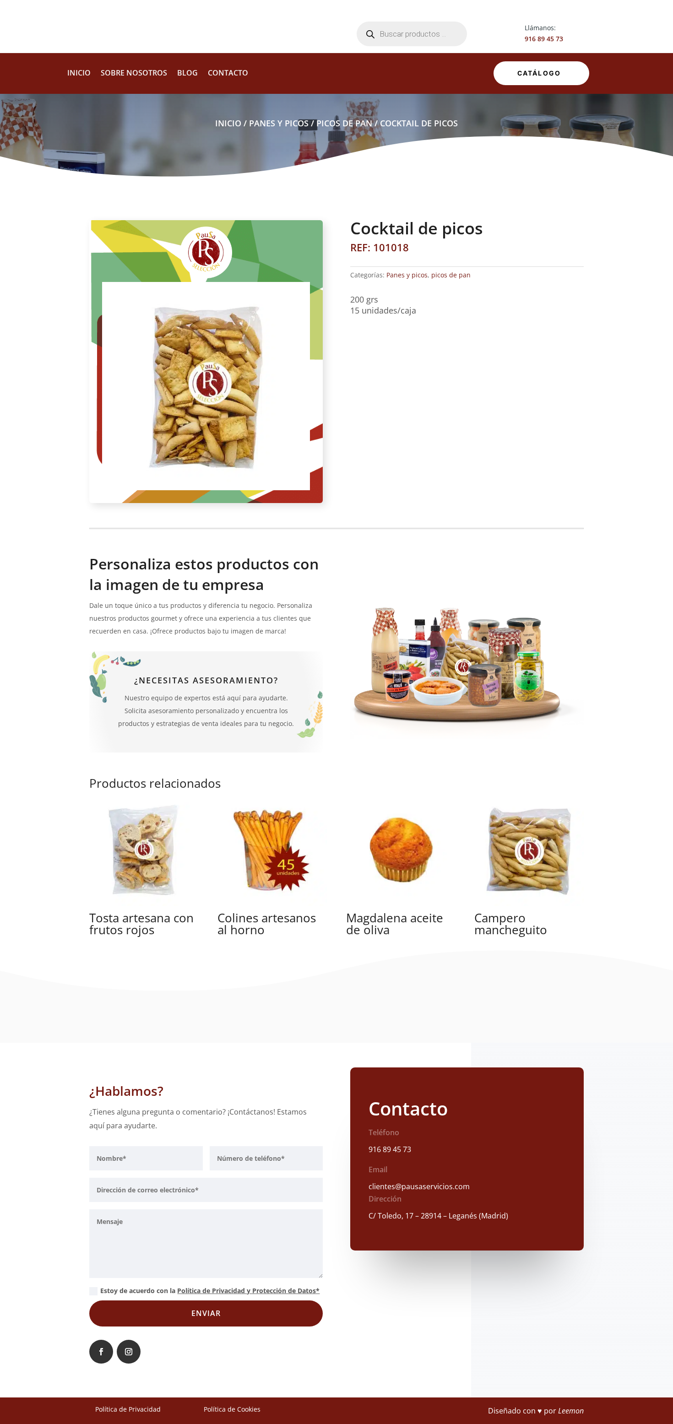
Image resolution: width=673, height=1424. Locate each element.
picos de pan (344, 123)
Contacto (228, 74)
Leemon (571, 1411)
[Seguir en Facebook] (101, 1352)
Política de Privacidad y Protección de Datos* (248, 1290)
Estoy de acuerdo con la (210, 1290)
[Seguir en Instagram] (129, 1352)
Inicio (79, 74)
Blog (187, 74)
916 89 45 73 (544, 38)
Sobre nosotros (134, 74)
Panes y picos (279, 123)
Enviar (206, 1313)
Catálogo (539, 73)
